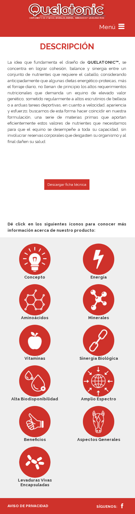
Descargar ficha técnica (66, 184)
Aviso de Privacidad (28, 506)
